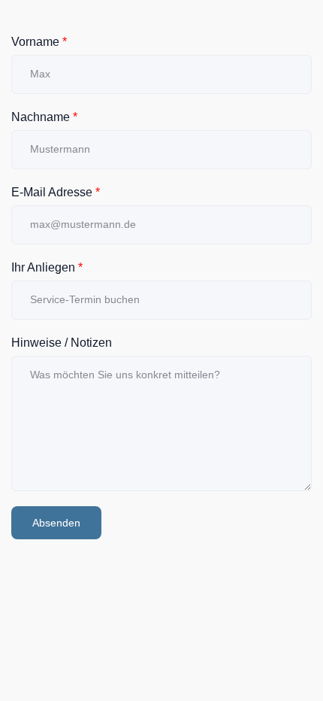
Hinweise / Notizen (61, 342)
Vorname (39, 41)
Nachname (44, 117)
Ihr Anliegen (47, 267)
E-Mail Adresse (55, 192)
